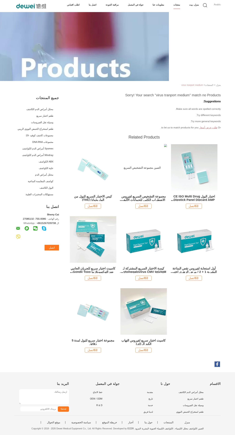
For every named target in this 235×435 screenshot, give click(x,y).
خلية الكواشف (46, 168)
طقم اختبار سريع (44, 115)
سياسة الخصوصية (81, 422)
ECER (130, 428)
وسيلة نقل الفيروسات (42, 122)
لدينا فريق (148, 412)
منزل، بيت (194, 4)
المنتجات (168, 422)
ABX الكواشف (46, 161)
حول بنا (148, 422)
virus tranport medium (192, 85)
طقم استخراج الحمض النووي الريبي (35, 128)
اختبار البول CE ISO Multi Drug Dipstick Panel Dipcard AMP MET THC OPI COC (194, 200)
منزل (187, 422)
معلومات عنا (158, 4)
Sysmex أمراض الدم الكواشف (37, 148)
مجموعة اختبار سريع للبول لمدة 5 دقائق (93, 342)
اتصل (52, 247)
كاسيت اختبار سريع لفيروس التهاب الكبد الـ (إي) (143, 342)
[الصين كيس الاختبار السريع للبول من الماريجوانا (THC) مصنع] (93, 167)
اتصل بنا (93, 4)
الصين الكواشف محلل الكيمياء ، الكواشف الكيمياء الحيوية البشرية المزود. (169, 428)
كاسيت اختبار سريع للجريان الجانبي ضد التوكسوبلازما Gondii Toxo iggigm (93, 272)
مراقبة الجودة (112, 4)
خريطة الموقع (109, 422)
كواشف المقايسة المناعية (40, 181)
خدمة (150, 405)
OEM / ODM (96, 398)
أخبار (130, 422)
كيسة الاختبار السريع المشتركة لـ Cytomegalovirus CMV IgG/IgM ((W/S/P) (143, 272)
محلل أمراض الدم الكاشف (39, 109)
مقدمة (150, 392)
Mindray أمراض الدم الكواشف (37, 155)
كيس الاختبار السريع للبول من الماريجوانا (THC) (93, 198)
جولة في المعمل (135, 4)
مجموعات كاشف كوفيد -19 (39, 135)
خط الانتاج (97, 392)
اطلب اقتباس (73, 4)
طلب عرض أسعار (208, 127)
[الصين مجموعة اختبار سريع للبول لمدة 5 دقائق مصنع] (93, 311)
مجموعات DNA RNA (42, 142)
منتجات (176, 4)
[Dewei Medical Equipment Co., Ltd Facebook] (217, 364)
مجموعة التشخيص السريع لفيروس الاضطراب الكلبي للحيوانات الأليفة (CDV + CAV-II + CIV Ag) (143, 200)
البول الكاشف (46, 187)
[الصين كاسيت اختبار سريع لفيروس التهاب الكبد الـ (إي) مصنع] (143, 311)
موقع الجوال (53, 422)
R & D (99, 405)
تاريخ (150, 398)
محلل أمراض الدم (44, 174)
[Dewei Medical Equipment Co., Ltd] (31, 6)
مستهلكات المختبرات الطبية (39, 194)
